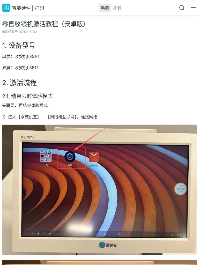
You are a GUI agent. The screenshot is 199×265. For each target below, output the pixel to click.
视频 (117, 8)
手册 (105, 8)
